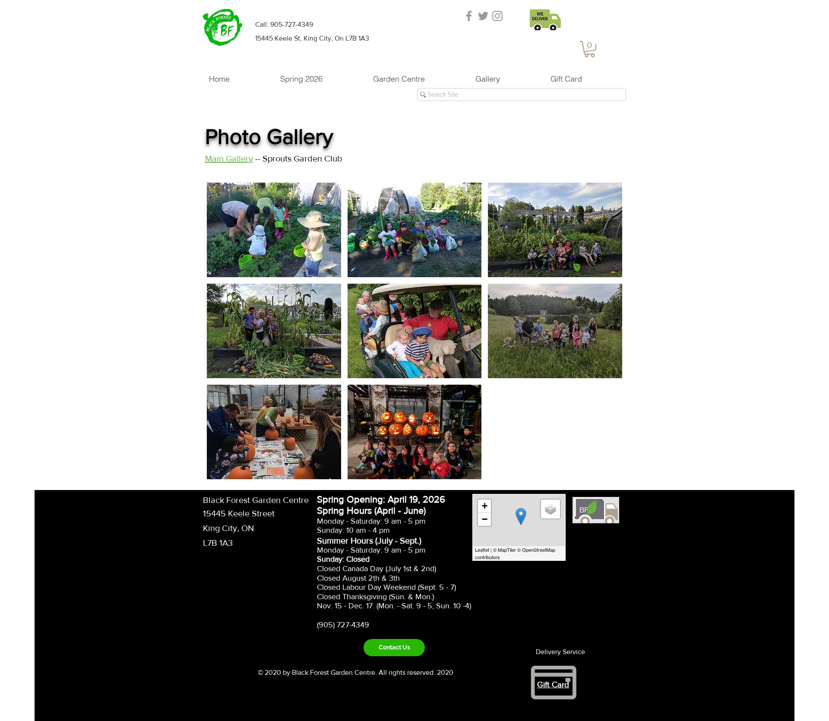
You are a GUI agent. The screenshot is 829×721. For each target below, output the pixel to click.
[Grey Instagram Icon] (497, 16)
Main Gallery (229, 158)
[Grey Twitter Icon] (483, 16)
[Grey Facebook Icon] (469, 16)
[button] (589, 49)
